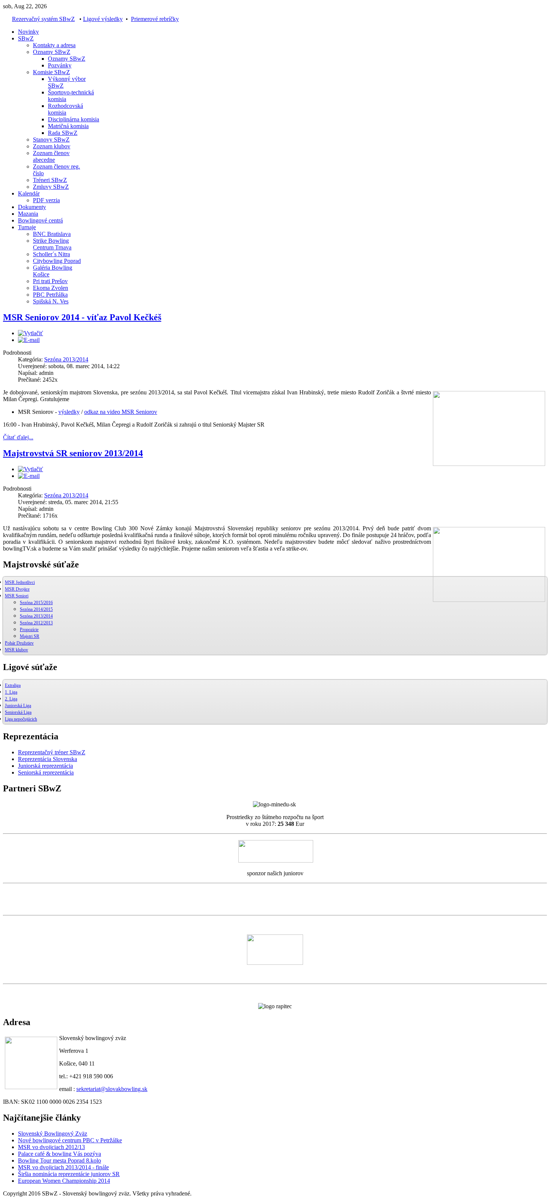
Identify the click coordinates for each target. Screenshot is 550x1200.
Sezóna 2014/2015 (36, 609)
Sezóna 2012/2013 (36, 622)
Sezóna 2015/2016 (36, 602)
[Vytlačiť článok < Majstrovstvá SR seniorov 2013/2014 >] (30, 469)
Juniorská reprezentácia (45, 766)
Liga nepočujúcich (21, 719)
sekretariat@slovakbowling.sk (111, 1089)
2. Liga (11, 698)
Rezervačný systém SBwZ (43, 19)
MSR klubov (16, 649)
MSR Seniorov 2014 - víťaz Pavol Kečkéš (82, 317)
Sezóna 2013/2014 (66, 359)
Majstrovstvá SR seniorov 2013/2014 (73, 453)
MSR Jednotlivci (20, 582)
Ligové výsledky (103, 19)
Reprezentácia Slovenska (47, 759)
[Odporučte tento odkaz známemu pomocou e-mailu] (29, 340)
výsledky (69, 412)
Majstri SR (29, 636)
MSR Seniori (16, 596)
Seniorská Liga (18, 712)
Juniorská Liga (18, 705)
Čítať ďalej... (18, 437)
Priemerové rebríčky (155, 19)
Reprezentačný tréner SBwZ (51, 752)
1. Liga (11, 692)
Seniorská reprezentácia (46, 772)
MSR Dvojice (17, 589)
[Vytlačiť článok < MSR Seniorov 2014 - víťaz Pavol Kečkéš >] (30, 333)
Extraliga (13, 685)
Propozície (29, 629)
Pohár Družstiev (19, 643)
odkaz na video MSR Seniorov (120, 412)
